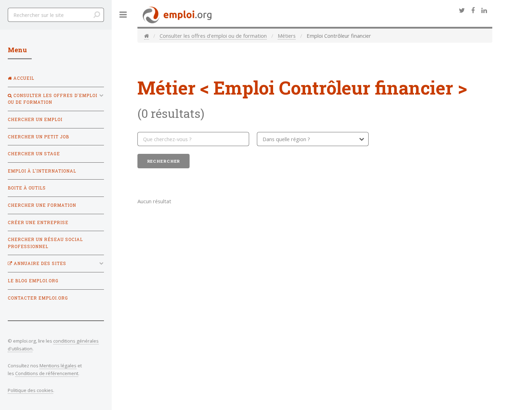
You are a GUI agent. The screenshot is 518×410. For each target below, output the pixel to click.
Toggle (123, 14)
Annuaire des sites (39, 263)
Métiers (287, 35)
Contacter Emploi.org (38, 298)
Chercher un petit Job (38, 136)
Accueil (23, 78)
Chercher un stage (34, 153)
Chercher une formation (42, 205)
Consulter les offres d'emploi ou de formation (213, 35)
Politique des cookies (30, 390)
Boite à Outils (27, 188)
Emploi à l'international (42, 171)
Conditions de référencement (46, 373)
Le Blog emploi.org (33, 280)
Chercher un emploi (35, 119)
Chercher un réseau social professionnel (45, 243)
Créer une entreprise (38, 222)
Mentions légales (57, 365)
